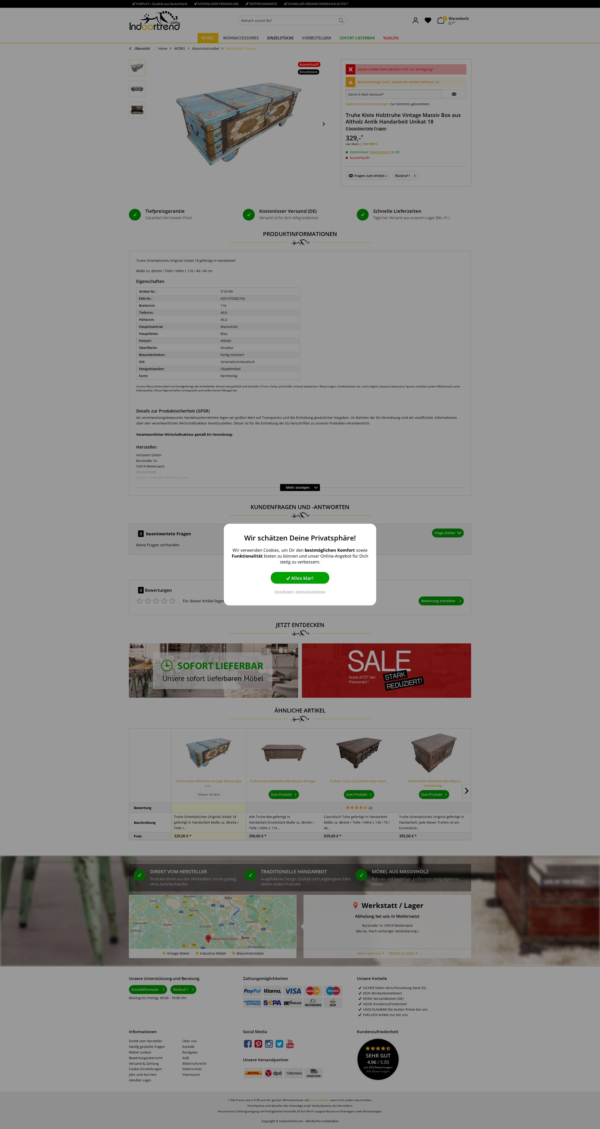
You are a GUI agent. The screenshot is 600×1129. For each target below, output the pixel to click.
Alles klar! (302, 578)
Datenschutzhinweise (310, 591)
